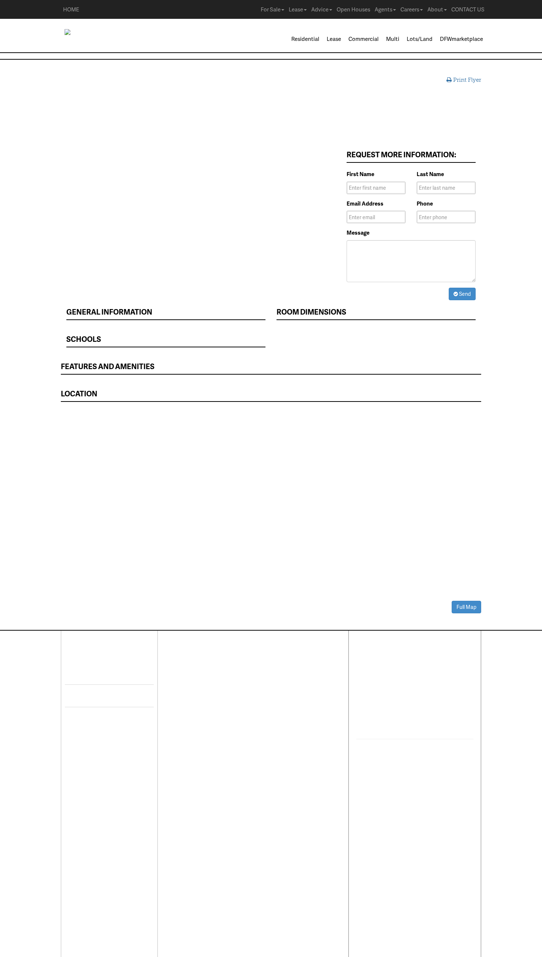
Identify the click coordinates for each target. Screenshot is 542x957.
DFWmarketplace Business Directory (291, 725)
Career (390, 670)
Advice (320, 9)
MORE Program (277, 686)
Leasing (184, 757)
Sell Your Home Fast (199, 722)
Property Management (202, 768)
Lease (296, 9)
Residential (305, 39)
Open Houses (353, 9)
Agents (383, 9)
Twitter (97, 696)
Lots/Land (419, 39)
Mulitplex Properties (199, 711)
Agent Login (273, 827)
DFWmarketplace (461, 39)
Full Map (466, 606)
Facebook (102, 673)
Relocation (188, 779)
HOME (71, 9)
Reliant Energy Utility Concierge (284, 755)
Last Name (430, 174)
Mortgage (270, 740)
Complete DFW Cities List (290, 770)
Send (464, 293)
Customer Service (196, 800)
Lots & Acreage (193, 689)
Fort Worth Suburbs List (288, 792)
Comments (422, 670)
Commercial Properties (203, 700)
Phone (425, 203)
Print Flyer (466, 80)
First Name (360, 174)
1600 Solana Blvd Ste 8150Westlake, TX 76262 (403, 708)
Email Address (365, 203)
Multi (392, 39)
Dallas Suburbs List (282, 781)
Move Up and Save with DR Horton (292, 671)
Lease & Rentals (193, 678)
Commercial (363, 39)
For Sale (271, 9)
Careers (409, 9)
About (435, 9)
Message (358, 232)
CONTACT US (467, 9)
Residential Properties (201, 667)
